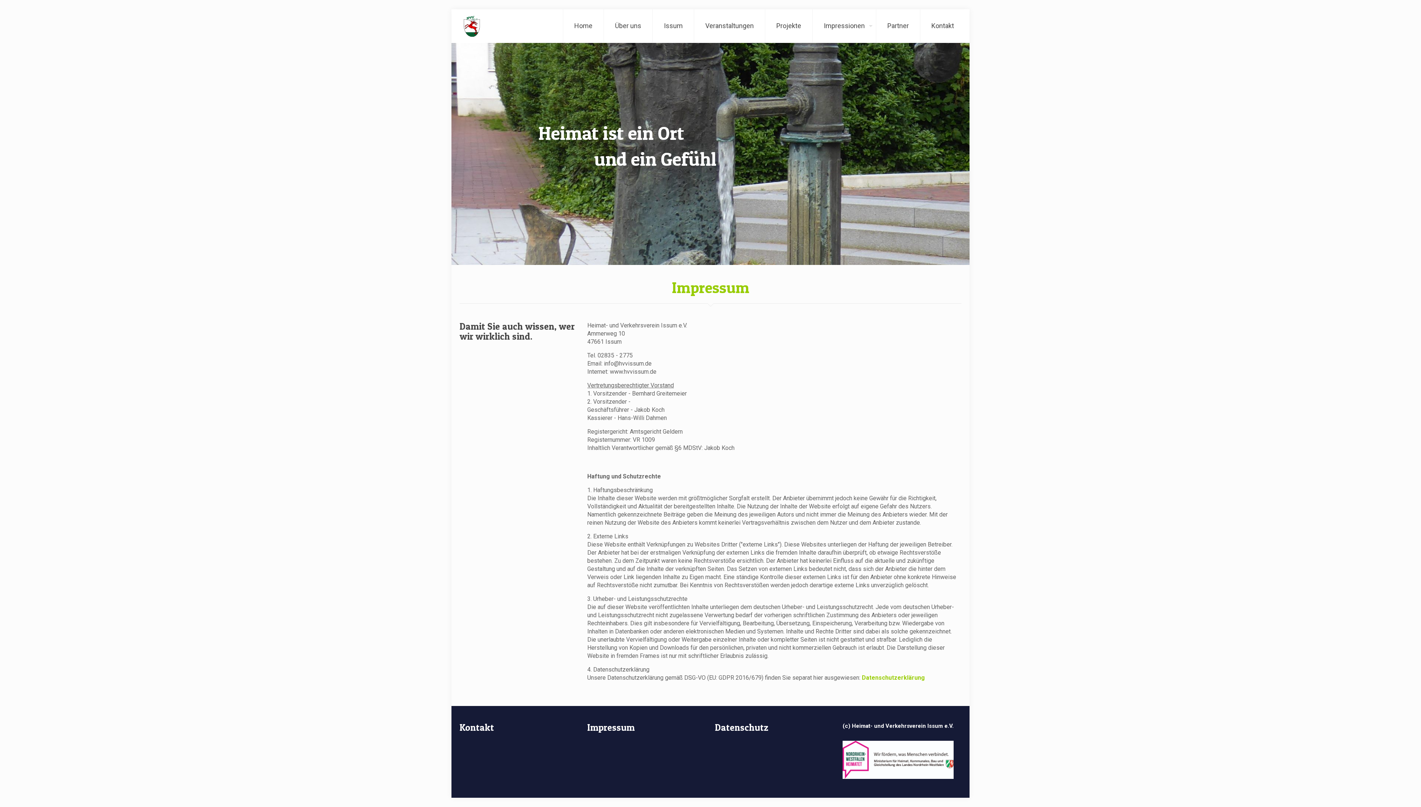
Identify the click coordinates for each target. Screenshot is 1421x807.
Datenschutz (741, 727)
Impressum (611, 727)
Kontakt (477, 727)
